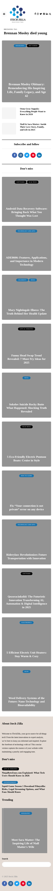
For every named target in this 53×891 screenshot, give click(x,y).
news (33, 280)
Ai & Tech (33, 182)
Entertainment (10, 782)
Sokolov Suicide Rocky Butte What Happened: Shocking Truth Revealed (26, 408)
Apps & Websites (26, 329)
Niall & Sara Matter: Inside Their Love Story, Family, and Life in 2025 (33, 127)
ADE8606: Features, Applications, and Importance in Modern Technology (26, 261)
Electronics (26, 622)
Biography (20, 45)
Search (5, 859)
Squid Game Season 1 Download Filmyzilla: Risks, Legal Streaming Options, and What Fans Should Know (24, 789)
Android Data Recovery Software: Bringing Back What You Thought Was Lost (26, 212)
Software (20, 182)
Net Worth (33, 45)
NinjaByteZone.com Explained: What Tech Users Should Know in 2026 (23, 774)
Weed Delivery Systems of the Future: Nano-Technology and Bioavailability (26, 701)
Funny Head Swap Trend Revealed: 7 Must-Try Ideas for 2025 (26, 359)
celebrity (22, 280)
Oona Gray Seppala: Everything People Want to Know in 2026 (33, 112)
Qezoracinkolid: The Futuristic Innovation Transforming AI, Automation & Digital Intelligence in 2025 (26, 602)
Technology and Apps (26, 231)
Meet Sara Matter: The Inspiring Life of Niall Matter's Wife (24, 843)
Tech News (26, 426)
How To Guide (26, 475)
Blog (27, 671)
